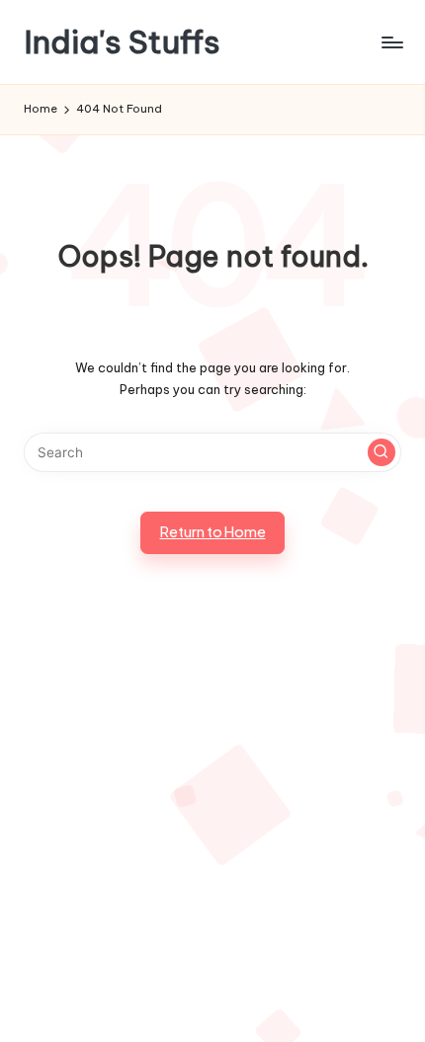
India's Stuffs (122, 42)
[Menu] (391, 42)
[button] (381, 452)
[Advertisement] (212, 821)
